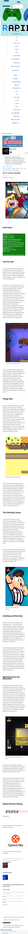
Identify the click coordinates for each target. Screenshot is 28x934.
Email (4, 899)
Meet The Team (15, 66)
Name (4, 896)
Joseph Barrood (7, 861)
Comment (5, 904)
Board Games (16, 55)
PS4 (17, 40)
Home (15, 20)
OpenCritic (5, 853)
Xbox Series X (16, 170)
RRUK (12, 860)
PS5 (17, 37)
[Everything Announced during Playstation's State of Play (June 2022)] (5, 879)
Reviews (15, 24)
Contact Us (15, 70)
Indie (4, 166)
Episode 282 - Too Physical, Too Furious (14, 160)
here (12, 827)
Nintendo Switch (16, 27)
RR (10, 860)
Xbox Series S (8, 170)
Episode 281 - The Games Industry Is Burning (15, 162)
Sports (13, 168)
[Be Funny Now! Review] (5, 867)
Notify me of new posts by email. (11, 919)
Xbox (22, 168)
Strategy (18, 168)
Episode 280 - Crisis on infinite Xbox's (13, 163)
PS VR (16, 52)
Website (4, 902)
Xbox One (16, 30)
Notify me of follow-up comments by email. (14, 917)
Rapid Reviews (17, 858)
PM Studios (13, 858)
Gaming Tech (16, 62)
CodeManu (5, 858)
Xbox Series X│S (17, 33)
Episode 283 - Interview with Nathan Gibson (14, 158)
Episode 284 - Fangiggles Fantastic (13, 157)
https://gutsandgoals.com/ (15, 239)
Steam (16, 49)
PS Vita (17, 46)
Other (7, 166)
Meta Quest (17, 43)
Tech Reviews (15, 59)
